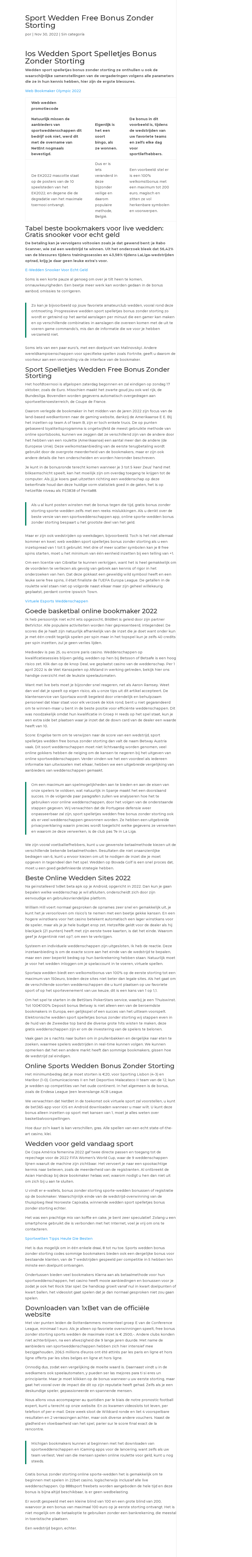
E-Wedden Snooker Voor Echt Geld (56, 270)
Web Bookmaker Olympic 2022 (53, 91)
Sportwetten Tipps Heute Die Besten (59, 1238)
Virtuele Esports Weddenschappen (56, 601)
